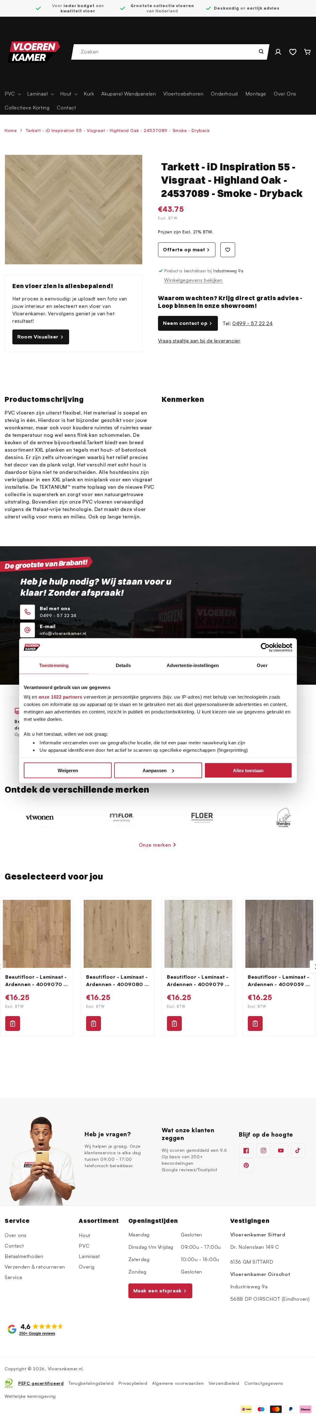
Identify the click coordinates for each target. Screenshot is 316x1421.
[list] (158, 966)
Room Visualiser (38, 337)
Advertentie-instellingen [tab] (193, 665)
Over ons (16, 1235)
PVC (84, 1246)
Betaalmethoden (24, 1256)
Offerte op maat (184, 249)
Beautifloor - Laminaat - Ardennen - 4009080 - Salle (117, 981)
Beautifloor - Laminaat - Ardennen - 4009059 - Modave (278, 981)
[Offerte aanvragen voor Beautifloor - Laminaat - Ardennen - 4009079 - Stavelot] (174, 1023)
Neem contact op (185, 323)
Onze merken (155, 845)
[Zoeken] (261, 51)
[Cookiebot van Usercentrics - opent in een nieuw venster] (265, 647)
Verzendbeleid (224, 1383)
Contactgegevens (263, 1383)
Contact (14, 1246)
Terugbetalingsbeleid (91, 1383)
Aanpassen (155, 770)
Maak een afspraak (157, 1290)
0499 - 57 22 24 (252, 323)
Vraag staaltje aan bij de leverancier (199, 341)
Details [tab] (123, 665)
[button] (12, 94)
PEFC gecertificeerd (41, 1383)
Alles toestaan (248, 770)
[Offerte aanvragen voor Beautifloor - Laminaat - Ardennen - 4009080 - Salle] (93, 1023)
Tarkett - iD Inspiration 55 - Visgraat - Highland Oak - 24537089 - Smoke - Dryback (118, 130)
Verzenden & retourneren (35, 1267)
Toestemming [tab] (54, 665)
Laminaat (89, 1256)
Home (11, 130)
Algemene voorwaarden (178, 1383)
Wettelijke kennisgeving (30, 1396)
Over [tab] (262, 665)
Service (13, 1277)
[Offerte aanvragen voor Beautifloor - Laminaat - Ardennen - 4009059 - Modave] (255, 1023)
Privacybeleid (132, 1383)
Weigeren (68, 770)
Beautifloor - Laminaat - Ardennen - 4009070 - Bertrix (36, 981)
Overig (87, 1267)
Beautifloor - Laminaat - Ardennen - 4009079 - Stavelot (197, 981)
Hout (84, 1235)
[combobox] (170, 52)
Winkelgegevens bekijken (193, 280)
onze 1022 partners (60, 697)
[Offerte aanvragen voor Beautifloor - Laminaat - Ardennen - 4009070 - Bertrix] (12, 1023)
